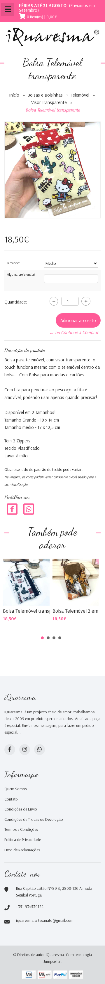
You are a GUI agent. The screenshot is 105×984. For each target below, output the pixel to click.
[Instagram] (24, 749)
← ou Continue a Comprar (73, 332)
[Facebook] (12, 508)
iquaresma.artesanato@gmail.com (45, 920)
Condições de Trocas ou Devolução (33, 819)
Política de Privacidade (22, 839)
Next (88, 575)
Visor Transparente (49, 102)
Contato (11, 799)
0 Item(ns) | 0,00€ (42, 16)
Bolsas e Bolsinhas (45, 95)
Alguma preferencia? (21, 274)
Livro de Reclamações (22, 849)
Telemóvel (80, 95)
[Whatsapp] (39, 749)
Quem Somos (15, 788)
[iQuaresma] (52, 37)
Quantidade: (15, 302)
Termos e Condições (21, 829)
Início (14, 95)
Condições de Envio (20, 809)
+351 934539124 (29, 906)
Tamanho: (13, 263)
